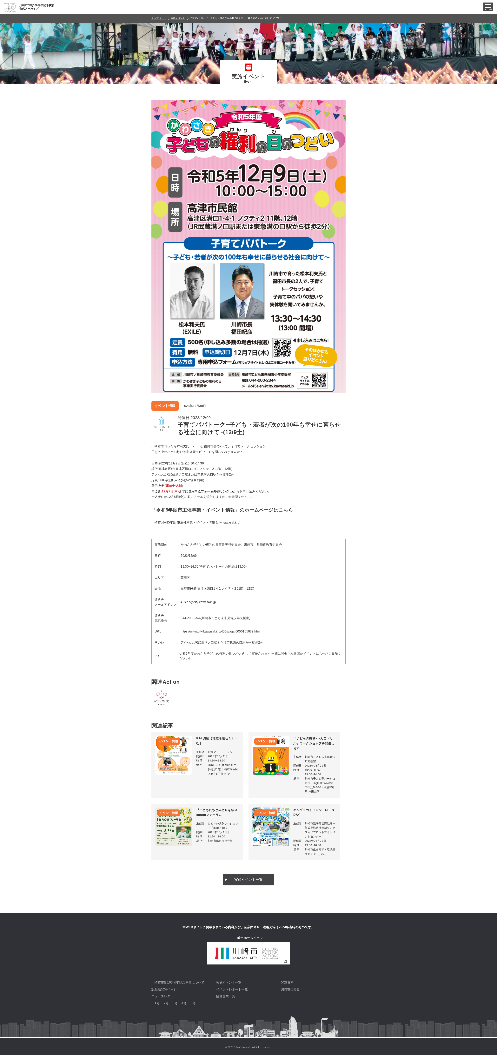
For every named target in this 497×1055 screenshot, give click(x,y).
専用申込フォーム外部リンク (208, 491)
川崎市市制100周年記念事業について (177, 982)
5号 (192, 1003)
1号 (157, 1003)
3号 (175, 1003)
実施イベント (178, 18)
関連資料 (287, 982)
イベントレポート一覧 (232, 989)
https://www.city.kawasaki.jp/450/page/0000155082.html (220, 631)
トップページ (158, 18)
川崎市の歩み (290, 989)
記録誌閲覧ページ (164, 989)
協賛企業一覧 (225, 996)
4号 (184, 1003)
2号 (166, 1003)
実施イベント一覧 (248, 880)
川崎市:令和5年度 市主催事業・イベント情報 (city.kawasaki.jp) (195, 522)
